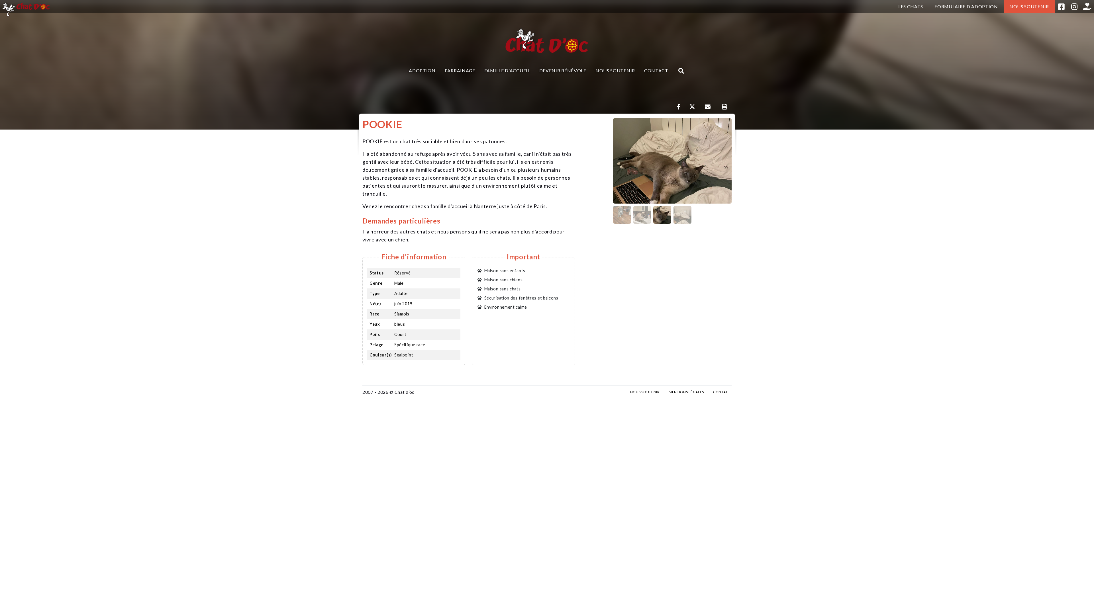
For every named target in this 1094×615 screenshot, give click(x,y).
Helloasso (1087, 6)
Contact (656, 70)
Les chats (910, 6)
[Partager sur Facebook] (678, 106)
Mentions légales (686, 392)
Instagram (1074, 6)
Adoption (422, 70)
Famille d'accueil (507, 70)
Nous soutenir (1029, 6)
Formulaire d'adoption (966, 6)
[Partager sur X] (692, 106)
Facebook (1061, 6)
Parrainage (460, 70)
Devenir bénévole (562, 70)
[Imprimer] (724, 106)
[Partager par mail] (707, 106)
